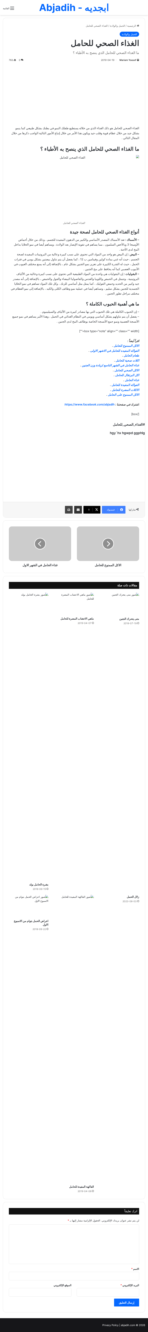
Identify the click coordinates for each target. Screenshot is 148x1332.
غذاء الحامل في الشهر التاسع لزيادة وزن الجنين (110, 365)
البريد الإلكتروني (129, 1285)
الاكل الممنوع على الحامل (123, 394)
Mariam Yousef (127, 60)
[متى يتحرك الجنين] (119, 604)
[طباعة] (69, 510)
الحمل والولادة (117, 25)
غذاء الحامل (132, 380)
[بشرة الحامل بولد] (28, 737)
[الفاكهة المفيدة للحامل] (74, 1039)
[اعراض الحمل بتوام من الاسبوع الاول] (28, 906)
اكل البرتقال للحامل (127, 375)
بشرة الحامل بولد (38, 884)
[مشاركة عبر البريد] (78, 510)
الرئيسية (132, 25)
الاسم (135, 1268)
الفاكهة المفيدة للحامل (81, 1186)
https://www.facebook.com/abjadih (89, 404)
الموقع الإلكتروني (62, 1285)
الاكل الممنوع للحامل (126, 345)
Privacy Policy (110, 1325)
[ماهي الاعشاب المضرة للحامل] (74, 604)
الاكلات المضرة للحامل (125, 390)
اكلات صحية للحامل (127, 360)
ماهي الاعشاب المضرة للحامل (77, 618)
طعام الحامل (131, 355)
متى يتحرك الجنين (129, 618)
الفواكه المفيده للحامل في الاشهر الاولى (114, 350)
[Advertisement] (74, 93)
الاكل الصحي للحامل (126, 370)
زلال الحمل (133, 896)
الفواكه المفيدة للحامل (125, 385)
